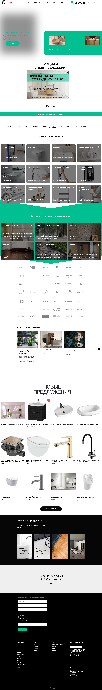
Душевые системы (20, 648)
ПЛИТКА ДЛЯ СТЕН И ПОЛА (13, 225)
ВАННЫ (6, 167)
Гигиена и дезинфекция (21, 664)
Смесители (19, 658)
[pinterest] (74, 655)
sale (11, 2)
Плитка (38, 548)
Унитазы (18, 660)
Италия (44, 126)
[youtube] (76, 655)
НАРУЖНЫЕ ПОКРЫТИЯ (45, 245)
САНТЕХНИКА (53, 49)
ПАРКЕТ (6, 245)
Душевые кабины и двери (22, 650)
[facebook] (78, 655)
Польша (52, 126)
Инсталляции (19, 652)
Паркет (56, 552)
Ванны (18, 646)
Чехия (92, 126)
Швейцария (52, 127)
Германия (26, 126)
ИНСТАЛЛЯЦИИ (8, 147)
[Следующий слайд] (99, 349)
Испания (35, 126)
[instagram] (51, 583)
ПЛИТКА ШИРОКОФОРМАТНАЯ (48, 225)
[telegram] (72, 655)
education (46, 2)
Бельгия (17, 126)
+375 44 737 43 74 (91, 2)
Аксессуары (19, 662)
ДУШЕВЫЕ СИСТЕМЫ (61, 167)
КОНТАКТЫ (72, 681)
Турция (75, 126)
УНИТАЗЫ (31, 147)
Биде (18, 644)
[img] (76, 3)
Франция (83, 126)
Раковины (19, 656)
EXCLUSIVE (28, 2)
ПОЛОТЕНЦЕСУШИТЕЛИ (62, 188)
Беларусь (9, 126)
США (68, 126)
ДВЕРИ (72, 245)
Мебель (74, 548)
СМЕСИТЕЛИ (33, 167)
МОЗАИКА (74, 225)
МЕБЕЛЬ (87, 49)
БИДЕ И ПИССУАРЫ (86, 147)
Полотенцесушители (21, 654)
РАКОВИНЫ (57, 147)
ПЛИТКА (69, 49)
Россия (60, 126)
